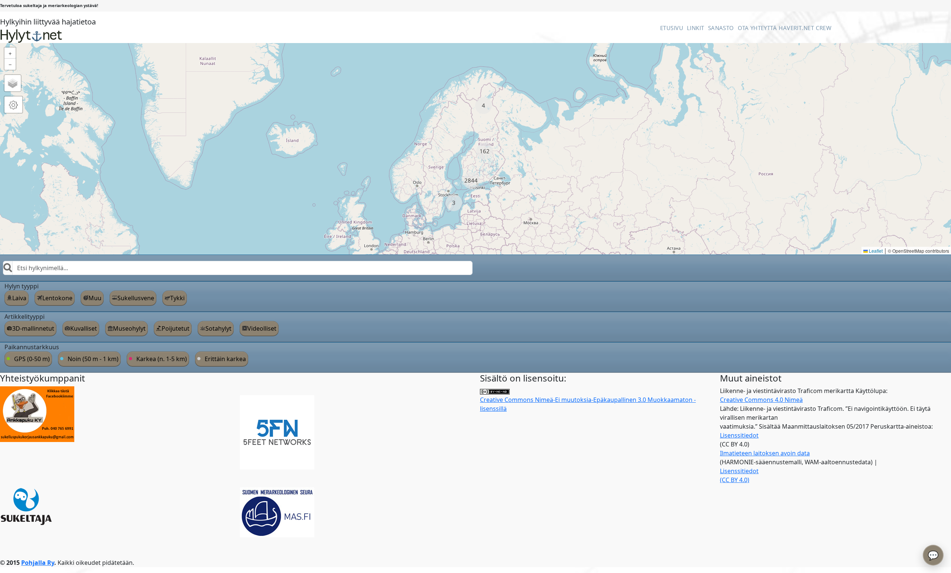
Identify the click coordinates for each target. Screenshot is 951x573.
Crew (823, 28)
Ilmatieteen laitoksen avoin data (765, 453)
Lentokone (57, 298)
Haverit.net (796, 28)
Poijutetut (175, 328)
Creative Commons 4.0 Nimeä (761, 400)
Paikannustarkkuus (31, 347)
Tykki (177, 298)
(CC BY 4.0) (734, 480)
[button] (483, 105)
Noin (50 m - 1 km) (93, 359)
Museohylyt (129, 328)
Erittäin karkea (225, 359)
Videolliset (261, 328)
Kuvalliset (83, 328)
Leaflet (875, 251)
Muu (94, 298)
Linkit (695, 28)
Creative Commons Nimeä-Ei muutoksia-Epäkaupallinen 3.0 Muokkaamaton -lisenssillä (588, 404)
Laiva (19, 298)
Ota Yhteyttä (757, 28)
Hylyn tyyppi (21, 286)
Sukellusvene (135, 298)
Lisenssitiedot (739, 435)
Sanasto (721, 28)
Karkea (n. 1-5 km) (161, 359)
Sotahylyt (218, 328)
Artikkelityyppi (24, 316)
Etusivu (671, 28)
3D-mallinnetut (33, 328)
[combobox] (238, 268)
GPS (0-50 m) (32, 359)
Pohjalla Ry (37, 563)
